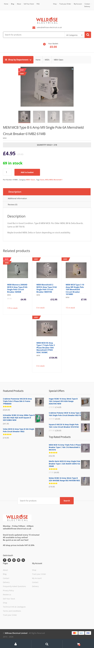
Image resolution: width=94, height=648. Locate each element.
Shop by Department (18, 59)
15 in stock (75, 283)
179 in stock (18, 286)
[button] (73, 70)
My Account (78, 4)
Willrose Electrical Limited (16, 633)
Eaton (42, 180)
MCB (46, 180)
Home (6, 4)
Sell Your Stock (29, 4)
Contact (87, 4)
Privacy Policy (8, 590)
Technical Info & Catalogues (14, 607)
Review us (7, 594)
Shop (55, 4)
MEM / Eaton (30, 180)
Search (67, 500)
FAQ (38, 4)
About (19, 4)
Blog (12, 4)
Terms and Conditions (12, 611)
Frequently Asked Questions (14, 586)
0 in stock (45, 283)
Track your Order (65, 4)
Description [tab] (14, 191)
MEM (51, 180)
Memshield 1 (57, 180)
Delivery (87, 6)
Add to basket (27, 172)
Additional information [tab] (17, 198)
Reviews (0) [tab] (12, 204)
